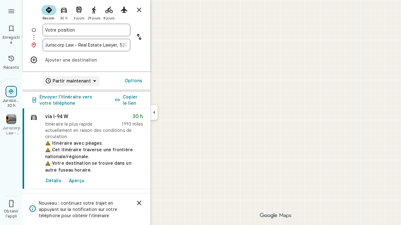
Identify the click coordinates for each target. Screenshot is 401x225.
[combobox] (86, 30)
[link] (86, 148)
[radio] (48, 12)
